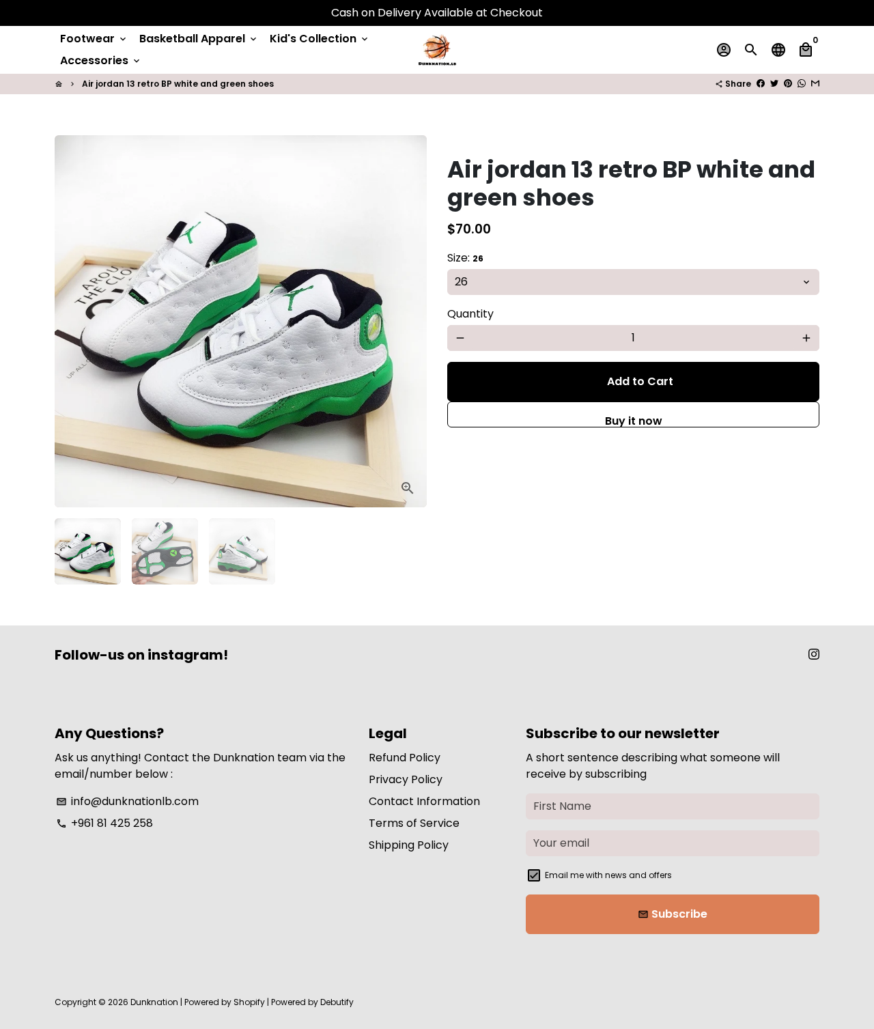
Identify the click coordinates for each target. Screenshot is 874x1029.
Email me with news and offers (608, 875)
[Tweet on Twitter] (774, 83)
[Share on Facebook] (761, 83)
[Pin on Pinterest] (788, 83)
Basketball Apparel (199, 38)
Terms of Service (414, 823)
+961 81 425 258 (104, 823)
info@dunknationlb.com (127, 801)
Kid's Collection (320, 38)
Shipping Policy (409, 845)
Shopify (249, 1002)
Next (408, 322)
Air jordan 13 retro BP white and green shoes (178, 83)
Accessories (101, 60)
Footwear (94, 38)
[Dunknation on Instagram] (813, 654)
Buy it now (633, 420)
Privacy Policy (405, 779)
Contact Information (424, 801)
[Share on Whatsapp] (802, 83)
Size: (465, 258)
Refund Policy (404, 757)
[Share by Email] (815, 83)
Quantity (470, 314)
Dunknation (154, 1002)
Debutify (337, 1002)
